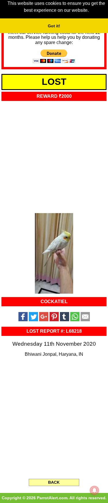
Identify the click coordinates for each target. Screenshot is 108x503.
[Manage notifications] (94, 490)
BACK (54, 482)
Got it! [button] (54, 26)
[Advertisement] (54, 155)
